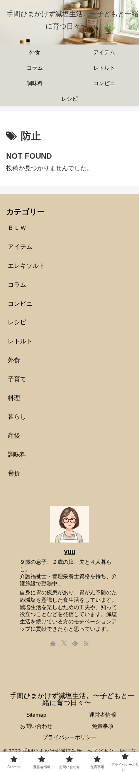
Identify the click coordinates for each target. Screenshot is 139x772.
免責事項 (103, 726)
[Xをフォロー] (64, 643)
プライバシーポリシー (69, 737)
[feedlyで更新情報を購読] (75, 643)
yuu (69, 551)
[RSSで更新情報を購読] (86, 643)
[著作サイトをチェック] (53, 643)
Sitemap (36, 715)
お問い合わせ (36, 726)
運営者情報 (102, 715)
